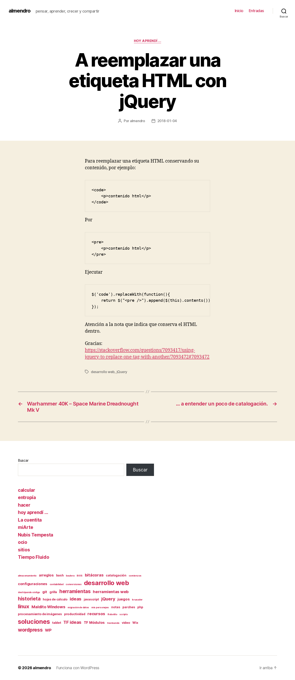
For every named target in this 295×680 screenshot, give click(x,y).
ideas (75, 599)
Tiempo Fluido (33, 557)
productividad (74, 614)
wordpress (30, 630)
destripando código (29, 592)
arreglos (46, 575)
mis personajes (100, 607)
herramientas (75, 591)
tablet (56, 622)
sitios (24, 549)
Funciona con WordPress (77, 668)
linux (23, 606)
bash (60, 575)
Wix (135, 622)
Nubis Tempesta (35, 535)
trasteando (113, 623)
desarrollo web (103, 372)
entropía (27, 497)
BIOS (79, 575)
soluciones (34, 621)
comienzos (135, 575)
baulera (70, 575)
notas (115, 607)
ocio (22, 542)
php (140, 607)
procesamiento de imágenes (40, 614)
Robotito (112, 614)
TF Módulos (94, 622)
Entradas (256, 10)
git (44, 592)
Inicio (239, 10)
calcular (26, 490)
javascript (91, 599)
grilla (53, 592)
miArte (25, 527)
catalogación (116, 575)
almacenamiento (27, 575)
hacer (24, 505)
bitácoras (94, 575)
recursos (96, 613)
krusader (137, 599)
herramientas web (111, 591)
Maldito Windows (48, 606)
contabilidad (56, 584)
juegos (123, 599)
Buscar (23, 460)
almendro (19, 10)
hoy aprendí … (33, 512)
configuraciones (32, 584)
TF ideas (72, 622)
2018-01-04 (167, 121)
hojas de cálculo (55, 599)
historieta (29, 599)
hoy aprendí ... (147, 41)
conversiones (74, 584)
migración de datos (78, 607)
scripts (123, 614)
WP (48, 630)
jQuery (122, 372)
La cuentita (30, 520)
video (126, 622)
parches (128, 607)
